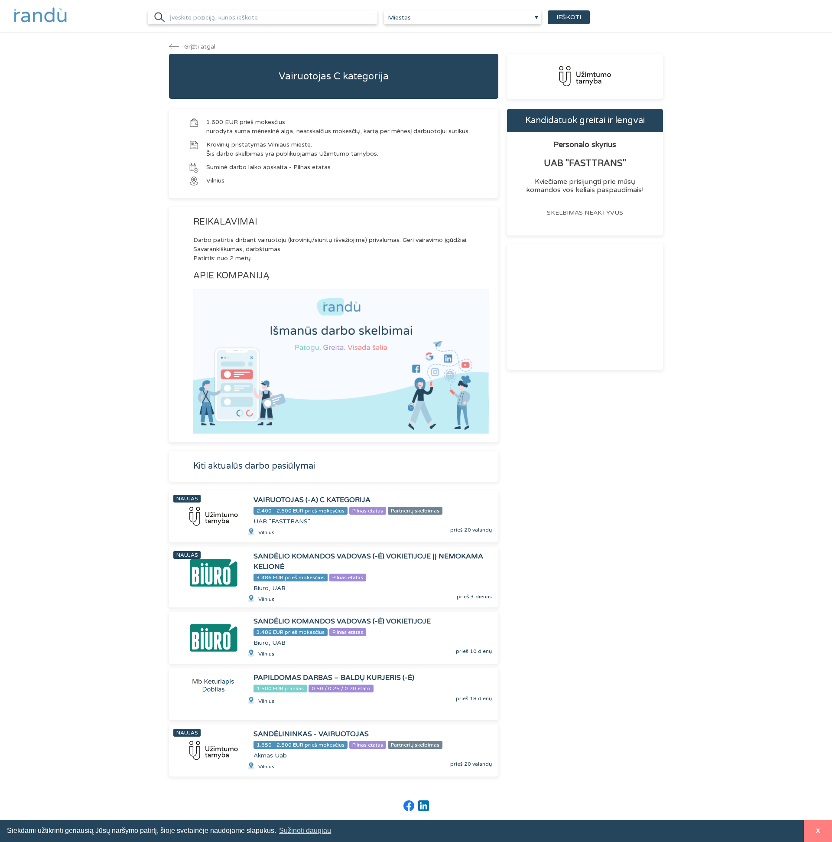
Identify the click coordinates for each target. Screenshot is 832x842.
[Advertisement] (585, 307)
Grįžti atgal (198, 46)
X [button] (818, 830)
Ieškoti (568, 17)
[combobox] (462, 17)
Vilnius (215, 180)
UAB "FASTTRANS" (585, 163)
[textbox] (462, 18)
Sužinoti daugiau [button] (305, 830)
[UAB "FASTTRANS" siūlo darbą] (585, 76)
